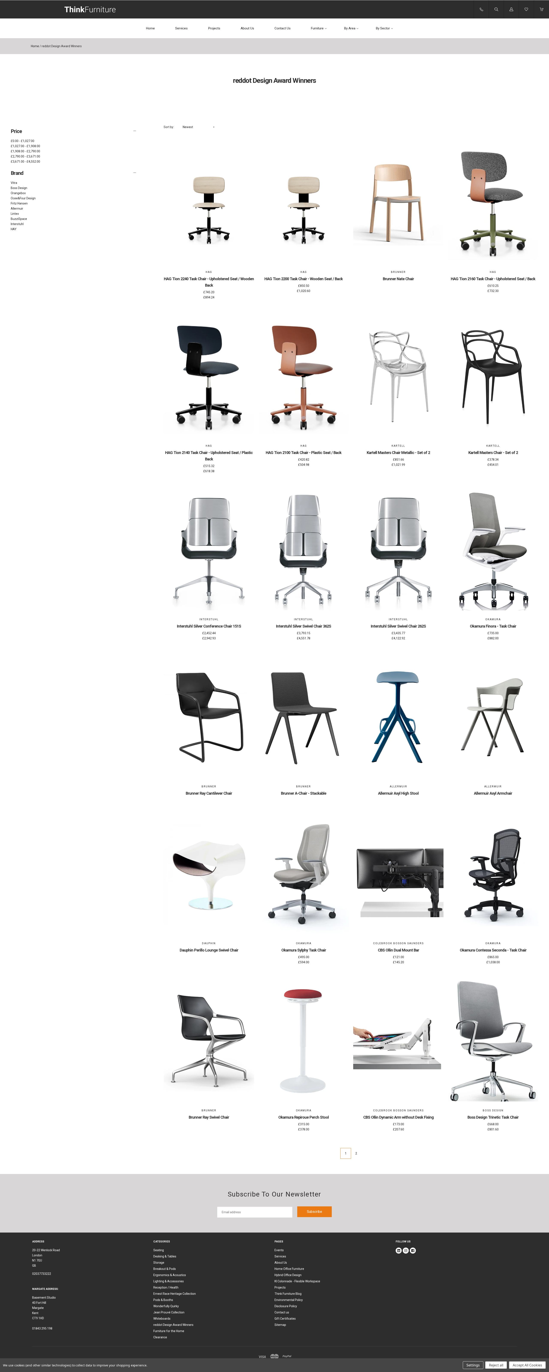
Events (279, 1250)
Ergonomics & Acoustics (169, 1275)
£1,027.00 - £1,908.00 (25, 146)
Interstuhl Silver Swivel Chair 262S (398, 626)
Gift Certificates (285, 1318)
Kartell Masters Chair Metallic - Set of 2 (398, 452)
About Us (247, 28)
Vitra (14, 183)
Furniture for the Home (168, 1331)
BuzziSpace (19, 219)
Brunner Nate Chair (398, 279)
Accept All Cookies (527, 1365)
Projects (214, 28)
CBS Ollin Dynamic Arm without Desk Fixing (398, 1117)
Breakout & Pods (164, 1269)
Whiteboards (161, 1318)
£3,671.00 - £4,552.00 (25, 161)
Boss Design (19, 188)
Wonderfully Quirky (166, 1306)
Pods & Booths (163, 1300)
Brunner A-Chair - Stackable (303, 793)
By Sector (383, 28)
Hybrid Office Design (288, 1275)
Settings (473, 1365)
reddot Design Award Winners (173, 1325)
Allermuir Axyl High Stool (398, 793)
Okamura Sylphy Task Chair (303, 950)
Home (150, 28)
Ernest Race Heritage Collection (174, 1293)
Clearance (160, 1337)
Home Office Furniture (289, 1269)
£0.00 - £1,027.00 (22, 141)
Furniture (317, 28)
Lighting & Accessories (168, 1281)
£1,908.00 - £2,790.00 (25, 151)
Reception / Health (165, 1287)
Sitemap (280, 1325)
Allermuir (17, 208)
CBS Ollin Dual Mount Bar (398, 950)
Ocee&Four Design (23, 198)
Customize (209, 251)
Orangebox (18, 193)
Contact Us (282, 28)
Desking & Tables (164, 1256)
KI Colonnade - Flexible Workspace (297, 1281)
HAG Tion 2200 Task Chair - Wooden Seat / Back (303, 279)
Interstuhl (17, 224)
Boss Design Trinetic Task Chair (493, 1117)
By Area (349, 28)
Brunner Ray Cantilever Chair (209, 793)
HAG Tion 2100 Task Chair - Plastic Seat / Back (303, 452)
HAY (14, 229)
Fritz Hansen (19, 203)
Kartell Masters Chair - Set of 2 (493, 452)
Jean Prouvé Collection (168, 1312)
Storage (158, 1262)
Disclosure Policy (285, 1306)
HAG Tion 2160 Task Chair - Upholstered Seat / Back (493, 279)
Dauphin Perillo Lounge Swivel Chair (209, 950)
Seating (158, 1250)
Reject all (496, 1365)
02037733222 (41, 1273)
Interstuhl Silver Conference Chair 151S (209, 626)
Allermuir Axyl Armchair (493, 793)
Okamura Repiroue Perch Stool (303, 1117)
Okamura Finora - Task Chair (493, 626)
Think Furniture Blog (288, 1293)
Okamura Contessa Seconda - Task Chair (493, 950)
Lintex (15, 213)
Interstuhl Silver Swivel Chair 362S (303, 626)
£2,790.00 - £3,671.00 (25, 156)
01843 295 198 (42, 1328)
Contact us (281, 1312)
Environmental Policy (288, 1300)
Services (181, 28)
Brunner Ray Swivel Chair (209, 1117)
